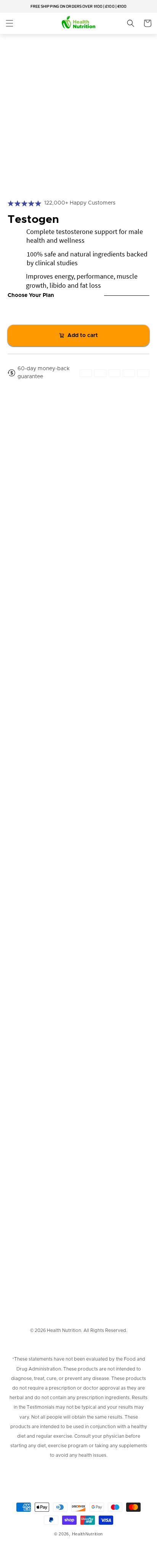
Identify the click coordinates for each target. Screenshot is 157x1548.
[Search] (130, 23)
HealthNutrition (87, 1534)
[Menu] (9, 23)
